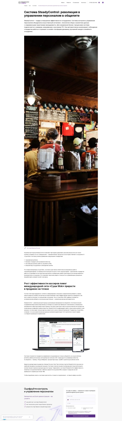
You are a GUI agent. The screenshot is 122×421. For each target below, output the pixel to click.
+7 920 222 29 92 (93, 2)
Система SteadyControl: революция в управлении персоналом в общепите (52, 5)
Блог (30, 5)
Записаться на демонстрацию (80, 416)
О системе (34, 5)
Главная (25, 5)
